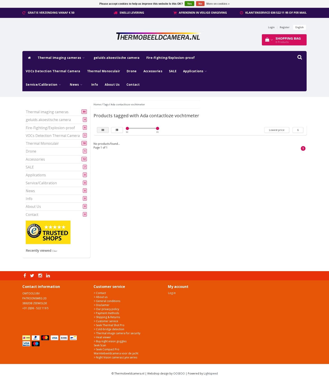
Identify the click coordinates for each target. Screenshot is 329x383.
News (75, 85)
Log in (172, 293)
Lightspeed (211, 373)
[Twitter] (32, 275)
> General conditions (107, 301)
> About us (100, 297)
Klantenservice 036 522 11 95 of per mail (276, 13)
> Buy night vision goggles (110, 341)
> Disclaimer (101, 305)
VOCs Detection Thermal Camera (53, 71)
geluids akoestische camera (117, 58)
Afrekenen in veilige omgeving (203, 13)
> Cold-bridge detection (109, 329)
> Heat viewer (102, 337)
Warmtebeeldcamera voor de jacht (116, 353)
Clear (54, 250)
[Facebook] (25, 275)
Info (94, 85)
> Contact (100, 293)
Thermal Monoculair (103, 71)
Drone (132, 71)
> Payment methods (106, 313)
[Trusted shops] (48, 232)
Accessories (152, 71)
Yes (189, 3)
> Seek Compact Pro (106, 349)
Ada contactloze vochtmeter (128, 104)
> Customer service (106, 321)
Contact (133, 85)
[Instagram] (40, 275)
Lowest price (276, 130)
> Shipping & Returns (107, 317)
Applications (193, 71)
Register (285, 27)
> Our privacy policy (106, 309)
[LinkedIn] (48, 275)
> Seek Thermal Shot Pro (109, 325)
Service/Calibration (42, 85)
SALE (172, 71)
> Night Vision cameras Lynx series (115, 357)
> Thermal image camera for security (117, 333)
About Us (112, 85)
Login (271, 27)
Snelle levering (132, 13)
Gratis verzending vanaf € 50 (51, 13)
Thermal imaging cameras (60, 58)
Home (97, 104)
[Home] (28, 57)
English (299, 27)
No (200, 3)
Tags (106, 104)
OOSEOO (179, 373)
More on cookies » (218, 3)
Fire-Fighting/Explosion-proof (170, 58)
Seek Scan (100, 345)
